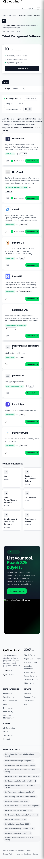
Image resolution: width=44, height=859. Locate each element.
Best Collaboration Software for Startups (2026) (22, 776)
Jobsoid (16, 209)
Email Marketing (30, 662)
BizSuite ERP (18, 243)
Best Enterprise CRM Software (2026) (18, 810)
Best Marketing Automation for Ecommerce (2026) (20, 786)
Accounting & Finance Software (16, 187)
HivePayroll (17, 172)
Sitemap (36, 854)
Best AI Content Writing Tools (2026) (18, 833)
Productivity (8, 712)
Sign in (30, 9)
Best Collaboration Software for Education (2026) (20, 771)
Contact (6, 739)
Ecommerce (8, 693)
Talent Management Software (16, 325)
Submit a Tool (8, 735)
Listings (7, 89)
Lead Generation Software (14, 386)
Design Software (30, 676)
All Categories (9, 728)
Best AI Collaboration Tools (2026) (17, 824)
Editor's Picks (29, 701)
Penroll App (18, 404)
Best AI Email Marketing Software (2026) (19, 828)
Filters (15, 89)
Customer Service (31, 679)
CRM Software (29, 655)
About (5, 732)
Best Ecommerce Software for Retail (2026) (20, 781)
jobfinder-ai (18, 376)
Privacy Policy (8, 854)
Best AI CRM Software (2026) (15, 819)
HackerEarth (18, 138)
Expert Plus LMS (20, 310)
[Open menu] (38, 9)
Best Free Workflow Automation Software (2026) (19, 839)
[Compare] (8, 161)
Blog (25, 704)
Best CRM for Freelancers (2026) (16, 801)
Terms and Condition (23, 854)
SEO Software (29, 672)
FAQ (23, 89)
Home (4, 15)
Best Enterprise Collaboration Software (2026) (21, 815)
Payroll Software (20, 433)
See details (32, 161)
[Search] (23, 9)
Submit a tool (17, 591)
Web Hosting (8, 697)
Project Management (32, 659)
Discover (27, 693)
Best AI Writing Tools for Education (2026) (20, 765)
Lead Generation (10, 701)
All (6, 82)
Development (8, 708)
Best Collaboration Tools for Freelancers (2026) (22, 806)
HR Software (10, 154)
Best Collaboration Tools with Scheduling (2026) (19, 755)
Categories (13, 15)
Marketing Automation (28, 667)
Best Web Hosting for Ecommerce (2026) (19, 792)
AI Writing (7, 704)
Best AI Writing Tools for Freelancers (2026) (20, 797)
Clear (21, 104)
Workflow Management (8, 716)
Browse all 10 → (22, 68)
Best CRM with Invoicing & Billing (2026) (19, 761)
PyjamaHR (17, 276)
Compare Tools (30, 697)
